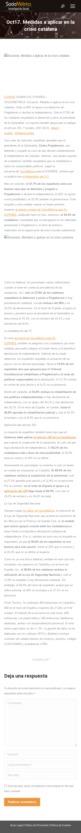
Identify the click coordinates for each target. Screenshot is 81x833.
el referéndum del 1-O (36, 176)
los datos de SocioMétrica (38, 510)
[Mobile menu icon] (73, 6)
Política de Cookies (60, 825)
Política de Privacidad (36, 825)
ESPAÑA (9, 97)
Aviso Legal (16, 825)
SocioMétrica (28, 171)
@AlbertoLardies (24, 133)
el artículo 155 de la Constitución (55, 437)
